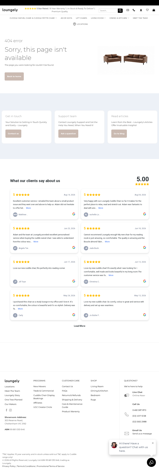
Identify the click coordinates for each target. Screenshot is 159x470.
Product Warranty (71, 411)
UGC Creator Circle (42, 407)
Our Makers (10, 404)
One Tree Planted (13, 400)
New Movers (39, 386)
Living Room (97, 18)
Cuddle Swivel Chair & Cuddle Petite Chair (32, 18)
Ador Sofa (66, 18)
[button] (141, 10)
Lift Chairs (81, 18)
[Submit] (120, 11)
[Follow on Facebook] (6, 410)
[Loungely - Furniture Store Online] (10, 10)
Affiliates (37, 403)
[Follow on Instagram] (10, 410)
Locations (82, 24)
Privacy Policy (9, 466)
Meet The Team (140, 18)
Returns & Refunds (71, 395)
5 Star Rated (42, 8)
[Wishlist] (147, 10)
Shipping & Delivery (72, 400)
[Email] (128, 10)
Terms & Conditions (26, 466)
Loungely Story (12, 395)
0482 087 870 (139, 410)
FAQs (64, 391)
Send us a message (142, 433)
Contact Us (67, 386)
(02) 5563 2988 (139, 421)
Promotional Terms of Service (50, 466)
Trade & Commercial (43, 391)
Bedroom (95, 395)
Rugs (93, 400)
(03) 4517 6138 (139, 416)
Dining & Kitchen (118, 18)
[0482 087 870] (134, 10)
